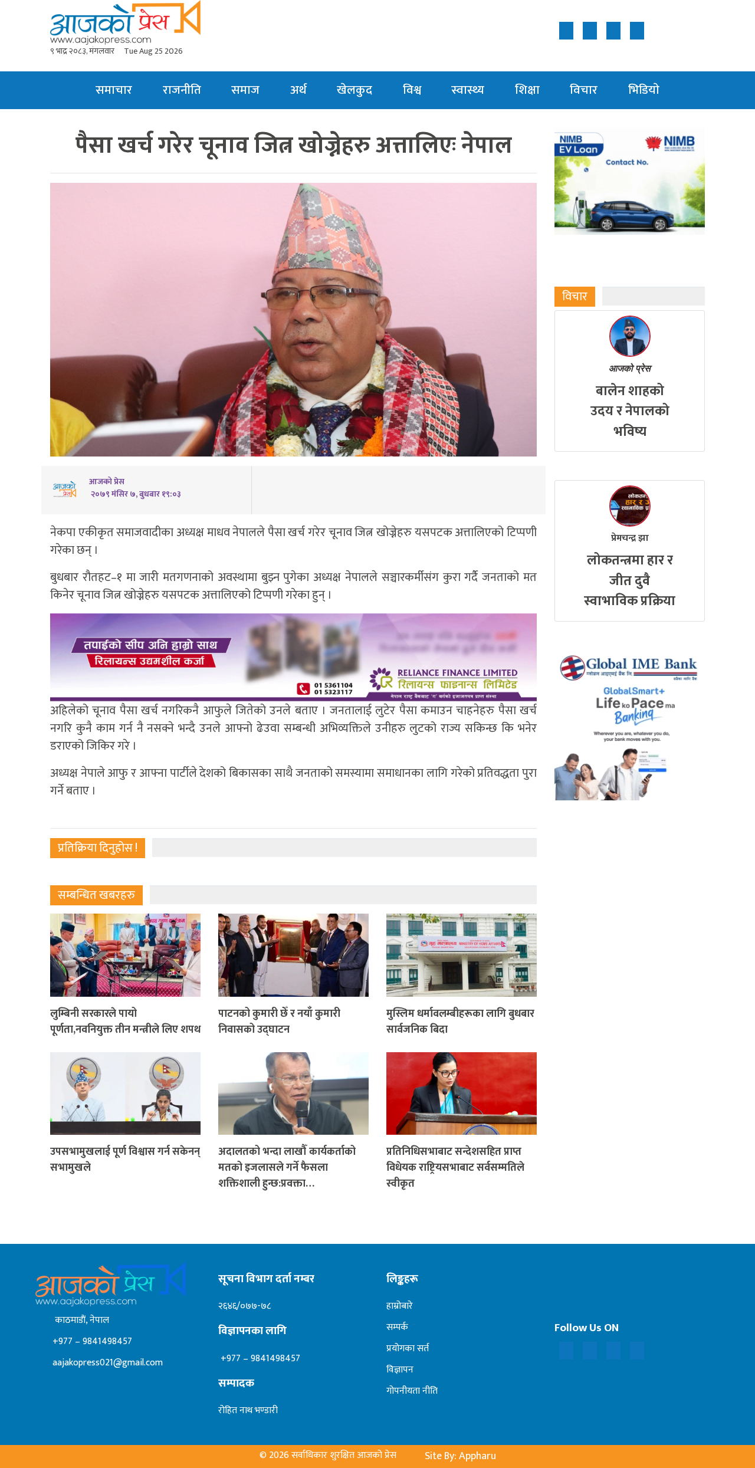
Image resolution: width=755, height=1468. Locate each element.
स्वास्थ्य (467, 90)
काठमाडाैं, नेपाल (79, 1320)
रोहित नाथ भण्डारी (248, 1410)
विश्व (412, 90)
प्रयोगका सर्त (407, 1349)
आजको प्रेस (630, 368)
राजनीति (182, 90)
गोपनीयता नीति (412, 1391)
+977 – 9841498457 (91, 1341)
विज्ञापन (399, 1370)
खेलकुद (354, 90)
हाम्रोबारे (399, 1306)
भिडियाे (643, 90)
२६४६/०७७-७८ (244, 1306)
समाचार (114, 90)
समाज (245, 90)
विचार (584, 90)
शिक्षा (527, 90)
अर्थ (298, 90)
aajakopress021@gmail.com (106, 1363)
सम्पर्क (397, 1327)
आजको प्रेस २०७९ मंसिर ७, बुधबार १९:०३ (135, 488)
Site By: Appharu (460, 1456)
